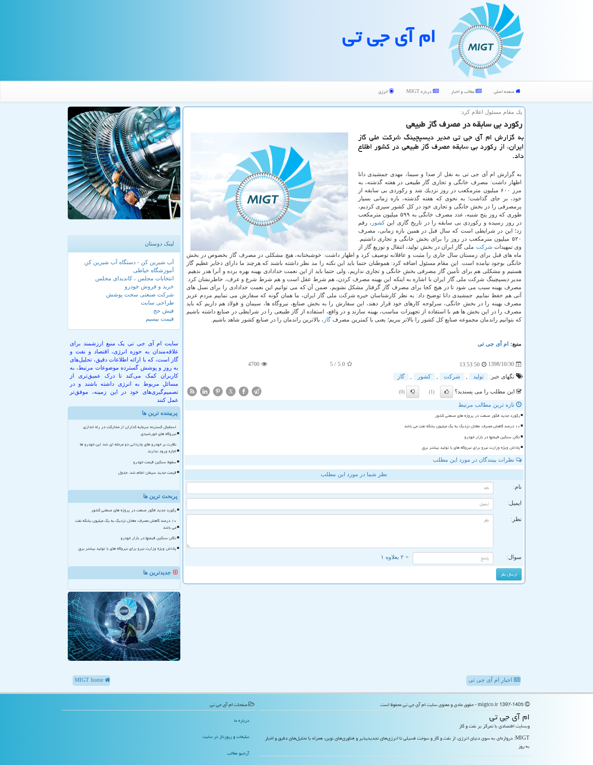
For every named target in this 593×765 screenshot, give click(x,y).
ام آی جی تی (389, 36)
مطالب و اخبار (463, 91)
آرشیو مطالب (238, 753)
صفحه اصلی (505, 91)
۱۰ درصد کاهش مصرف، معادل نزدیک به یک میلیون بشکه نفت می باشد (462, 426)
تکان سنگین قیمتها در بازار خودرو (492, 437)
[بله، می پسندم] (446, 392)
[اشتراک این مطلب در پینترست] (217, 391)
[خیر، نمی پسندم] (412, 392)
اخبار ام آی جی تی (491, 680)
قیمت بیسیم (160, 319)
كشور (378, 223)
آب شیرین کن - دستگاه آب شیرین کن (129, 262)
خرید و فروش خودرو (149, 287)
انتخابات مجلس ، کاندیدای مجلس (134, 278)
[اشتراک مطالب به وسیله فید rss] (192, 391)
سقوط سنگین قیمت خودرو (154, 462)
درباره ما (241, 720)
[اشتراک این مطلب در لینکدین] (205, 391)
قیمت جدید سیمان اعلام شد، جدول (147, 473)
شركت (484, 247)
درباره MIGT (419, 91)
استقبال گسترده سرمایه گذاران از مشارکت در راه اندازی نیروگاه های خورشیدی (129, 430)
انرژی (383, 91)
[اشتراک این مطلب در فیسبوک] (243, 391)
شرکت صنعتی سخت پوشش (140, 295)
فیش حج (163, 311)
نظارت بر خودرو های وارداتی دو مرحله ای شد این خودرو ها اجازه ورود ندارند (128, 447)
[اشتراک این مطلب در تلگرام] (256, 391)
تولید (478, 377)
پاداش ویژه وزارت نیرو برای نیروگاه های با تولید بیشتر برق (471, 447)
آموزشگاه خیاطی (153, 270)
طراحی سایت (157, 303)
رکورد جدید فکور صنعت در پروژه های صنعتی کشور (477, 416)
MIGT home (90, 680)
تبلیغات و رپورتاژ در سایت (226, 736)
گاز (327, 320)
